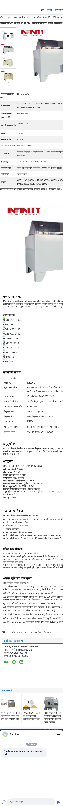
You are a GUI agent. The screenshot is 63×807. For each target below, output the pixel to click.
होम (42, 10)
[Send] (58, 802)
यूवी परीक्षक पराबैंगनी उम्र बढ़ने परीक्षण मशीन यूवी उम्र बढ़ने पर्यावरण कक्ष (10, 716)
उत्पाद (49, 10)
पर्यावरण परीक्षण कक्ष (21, 17)
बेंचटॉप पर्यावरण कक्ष (44, 632)
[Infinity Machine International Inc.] (17, 9)
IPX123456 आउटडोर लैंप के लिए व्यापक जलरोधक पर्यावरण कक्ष (32, 716)
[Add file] (4, 802)
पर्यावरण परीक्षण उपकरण (14, 632)
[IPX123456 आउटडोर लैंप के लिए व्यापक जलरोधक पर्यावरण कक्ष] (32, 703)
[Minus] (59, 734)
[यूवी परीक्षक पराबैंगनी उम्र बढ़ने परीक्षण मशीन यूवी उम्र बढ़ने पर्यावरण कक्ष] (11, 703)
